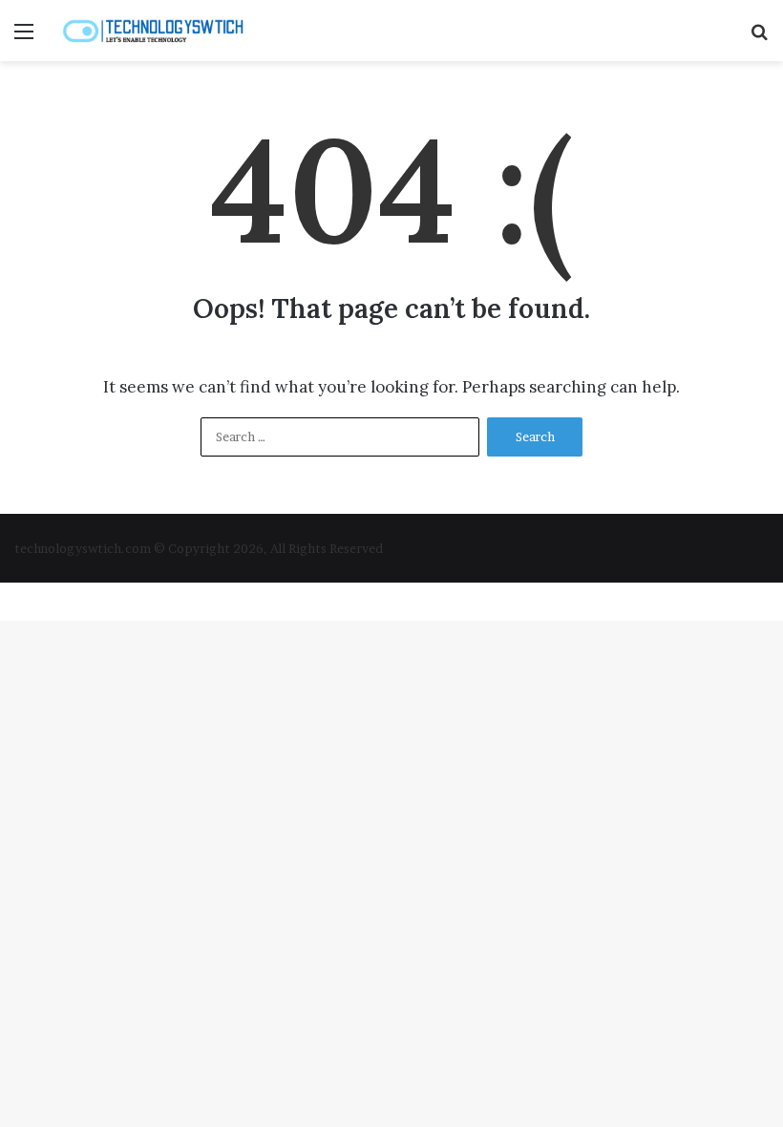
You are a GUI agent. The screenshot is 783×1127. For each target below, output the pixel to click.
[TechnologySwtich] (152, 30)
